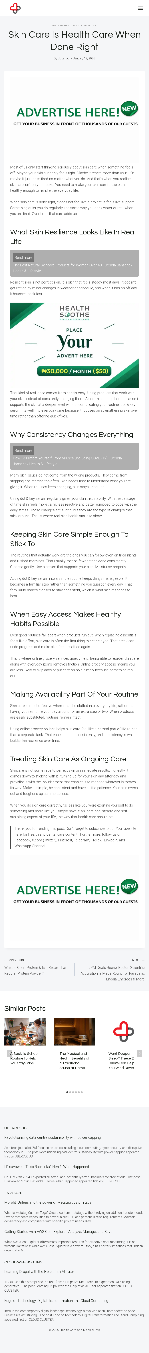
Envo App (13, 1193)
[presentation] (25, 1032)
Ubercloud (15, 1128)
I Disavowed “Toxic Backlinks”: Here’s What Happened (46, 1167)
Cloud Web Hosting (23, 1262)
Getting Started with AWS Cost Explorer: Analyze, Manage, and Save (58, 1231)
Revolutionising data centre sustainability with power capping (52, 1137)
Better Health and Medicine (74, 25)
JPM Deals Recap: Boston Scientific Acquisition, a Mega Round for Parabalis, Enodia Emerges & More (112, 969)
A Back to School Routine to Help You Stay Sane (24, 1058)
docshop (63, 58)
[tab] (67, 1092)
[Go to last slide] (9, 1053)
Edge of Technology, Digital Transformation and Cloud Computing (56, 1300)
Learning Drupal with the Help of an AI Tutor (39, 1271)
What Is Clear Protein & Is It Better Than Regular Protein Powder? (35, 967)
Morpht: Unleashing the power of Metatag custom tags (48, 1202)
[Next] (139, 1053)
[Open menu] (140, 8)
